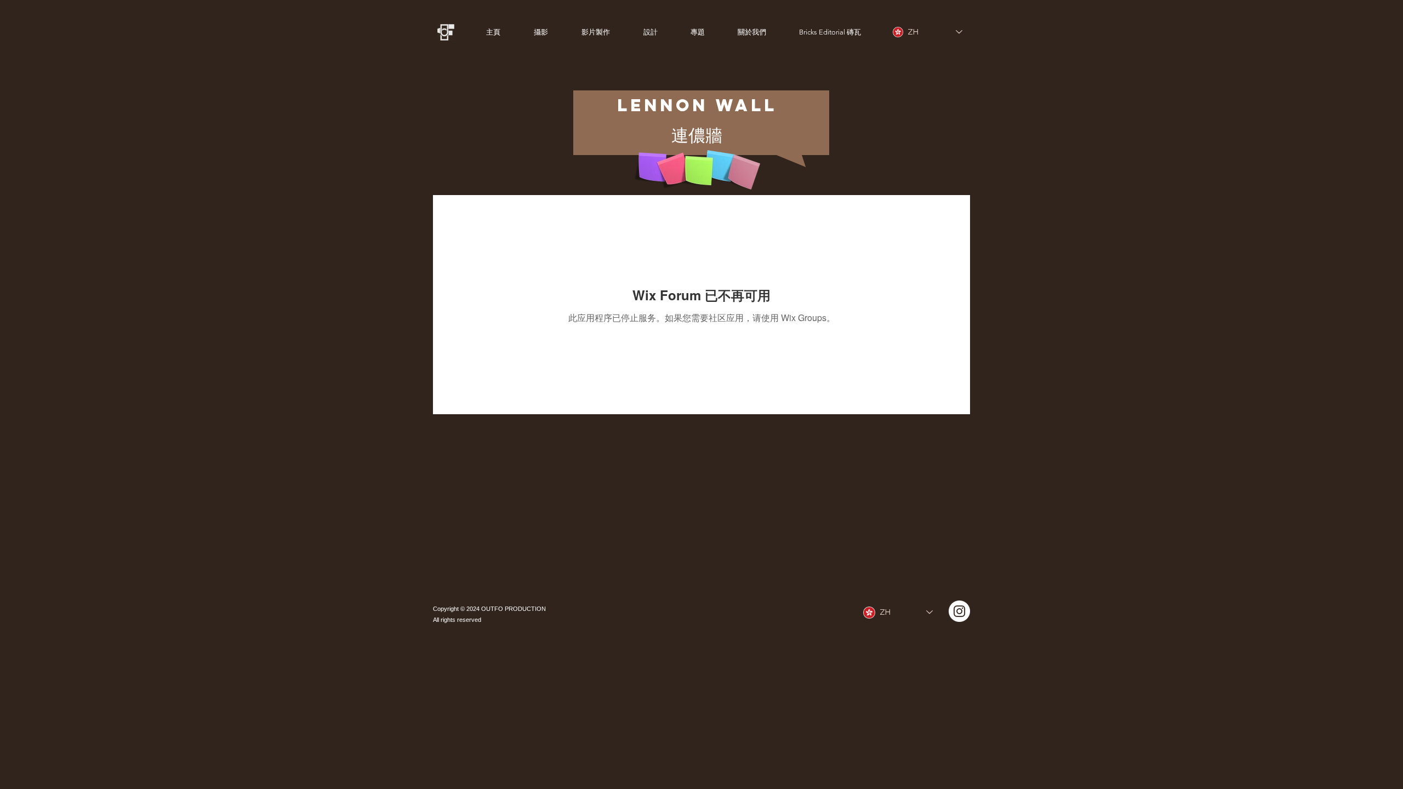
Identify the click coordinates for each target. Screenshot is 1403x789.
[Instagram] (959, 611)
